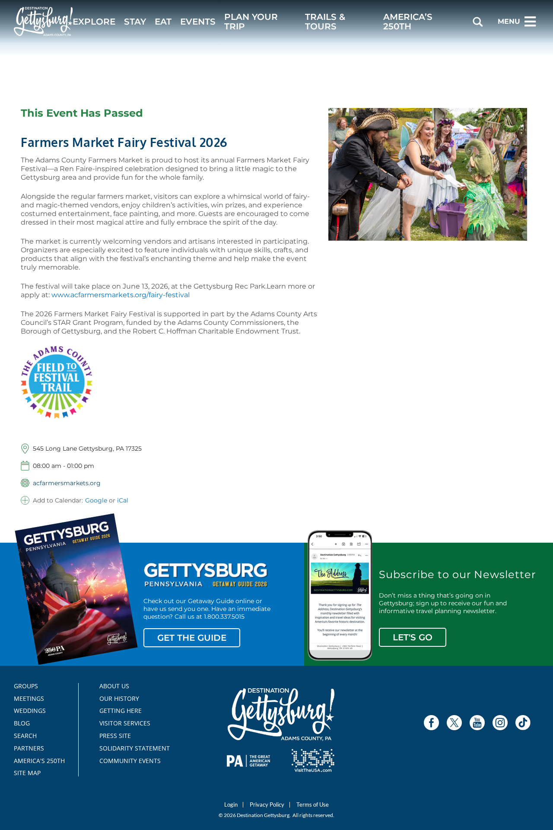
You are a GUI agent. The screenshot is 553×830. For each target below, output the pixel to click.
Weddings (30, 711)
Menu (509, 21)
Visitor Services (124, 723)
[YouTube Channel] (477, 722)
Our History (119, 699)
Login (231, 805)
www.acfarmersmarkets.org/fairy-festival (120, 295)
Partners (29, 748)
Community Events (130, 761)
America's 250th (35, 761)
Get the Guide (191, 638)
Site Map (27, 773)
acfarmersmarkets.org (67, 483)
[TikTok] (523, 722)
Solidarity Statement (131, 748)
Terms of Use (312, 805)
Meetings (29, 699)
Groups (26, 686)
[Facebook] (431, 722)
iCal (122, 500)
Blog (22, 723)
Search (25, 736)
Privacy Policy (267, 805)
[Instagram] (500, 722)
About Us (114, 686)
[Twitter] (454, 722)
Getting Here (120, 711)
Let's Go (412, 637)
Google (96, 500)
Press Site (115, 736)
